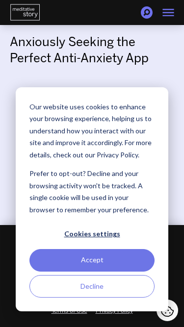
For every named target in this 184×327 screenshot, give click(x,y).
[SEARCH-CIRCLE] (147, 12)
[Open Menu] (168, 12)
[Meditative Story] (25, 12)
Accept (92, 259)
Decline (92, 286)
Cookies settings (92, 233)
